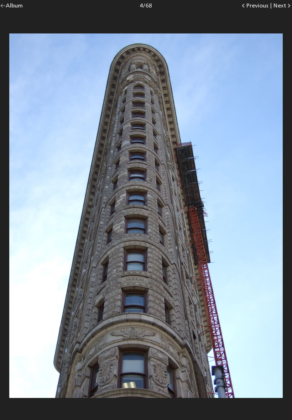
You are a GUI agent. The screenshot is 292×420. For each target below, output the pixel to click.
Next (282, 7)
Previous (257, 7)
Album (14, 7)
